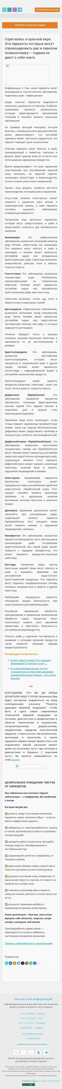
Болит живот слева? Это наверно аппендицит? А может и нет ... (31, 662)
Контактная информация (33, 999)
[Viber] (26, 963)
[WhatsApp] (30, 963)
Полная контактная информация (32, 1044)
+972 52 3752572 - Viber (31, 1018)
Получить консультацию (30, 25)
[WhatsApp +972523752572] (9, 10)
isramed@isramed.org (32, 1033)
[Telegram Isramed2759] (20, 10)
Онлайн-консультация (47, 10)
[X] (22, 963)
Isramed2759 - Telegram (31, 1027)
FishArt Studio (53, 1081)
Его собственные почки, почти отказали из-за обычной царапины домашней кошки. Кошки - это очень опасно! (33, 673)
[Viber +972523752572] (15, 10)
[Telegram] (18, 963)
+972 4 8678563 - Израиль (32, 1013)
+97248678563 (32, 1038)
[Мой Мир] (34, 963)
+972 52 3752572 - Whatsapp (31, 1023)
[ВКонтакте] (10, 963)
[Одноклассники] (14, 963)
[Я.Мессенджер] (6, 963)
